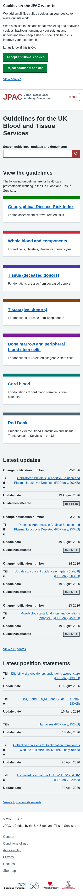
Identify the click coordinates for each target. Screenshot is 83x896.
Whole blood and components (37, 241)
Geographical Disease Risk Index (41, 206)
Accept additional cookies (26, 57)
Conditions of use (15, 843)
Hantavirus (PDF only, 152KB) (59, 724)
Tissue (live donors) (27, 309)
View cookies (12, 79)
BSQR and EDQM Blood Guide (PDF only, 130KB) (51, 701)
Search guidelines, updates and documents (35, 146)
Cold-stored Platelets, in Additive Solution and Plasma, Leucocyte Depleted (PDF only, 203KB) (47, 480)
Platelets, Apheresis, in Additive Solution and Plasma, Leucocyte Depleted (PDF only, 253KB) (47, 527)
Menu (73, 96)
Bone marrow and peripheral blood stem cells (36, 347)
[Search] (76, 154)
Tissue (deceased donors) (33, 275)
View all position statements (22, 802)
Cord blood (19, 384)
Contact (8, 837)
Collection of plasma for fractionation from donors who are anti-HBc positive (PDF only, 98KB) (46, 747)
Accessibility (12, 850)
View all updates (14, 649)
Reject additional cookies (25, 68)
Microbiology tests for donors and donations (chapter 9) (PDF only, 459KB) (50, 616)
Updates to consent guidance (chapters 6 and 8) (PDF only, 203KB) (47, 574)
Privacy (8, 857)
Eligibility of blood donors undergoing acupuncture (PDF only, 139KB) (45, 676)
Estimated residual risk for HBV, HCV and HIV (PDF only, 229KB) (48, 778)
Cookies (9, 864)
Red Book (17, 422)
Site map (9, 870)
